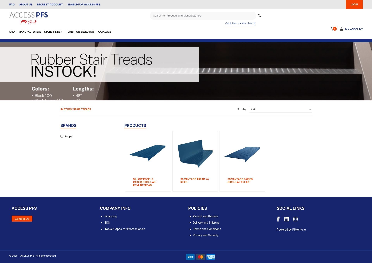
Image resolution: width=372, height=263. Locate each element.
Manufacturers (30, 31)
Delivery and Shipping (206, 222)
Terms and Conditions (207, 229)
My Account (354, 29)
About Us (25, 4)
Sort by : (242, 109)
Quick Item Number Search (240, 23)
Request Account (50, 4)
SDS (107, 222)
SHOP (12, 31)
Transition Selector (79, 31)
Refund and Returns (205, 216)
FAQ (12, 4)
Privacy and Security (206, 235)
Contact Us (22, 218)
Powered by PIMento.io (291, 229)
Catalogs (104, 31)
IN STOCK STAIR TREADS (75, 109)
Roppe (68, 136)
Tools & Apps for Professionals (125, 229)
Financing (111, 216)
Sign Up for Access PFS (83, 4)
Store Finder (53, 31)
